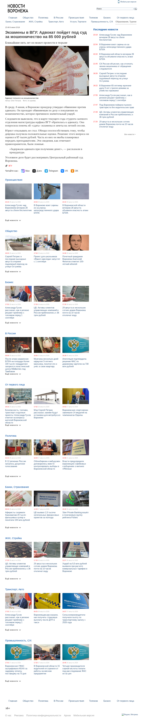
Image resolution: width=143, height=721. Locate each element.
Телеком (93, 18)
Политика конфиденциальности (43, 715)
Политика (43, 18)
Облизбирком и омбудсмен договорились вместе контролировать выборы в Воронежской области (47, 465)
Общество (28, 18)
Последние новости (105, 29)
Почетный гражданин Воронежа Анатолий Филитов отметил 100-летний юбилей (73, 260)
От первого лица (125, 18)
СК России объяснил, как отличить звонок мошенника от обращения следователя (116, 66)
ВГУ (10, 166)
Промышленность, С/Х (102, 22)
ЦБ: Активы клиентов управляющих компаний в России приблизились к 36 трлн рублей (46, 311)
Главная (13, 18)
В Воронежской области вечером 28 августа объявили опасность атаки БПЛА (75, 209)
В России (58, 18)
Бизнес (107, 18)
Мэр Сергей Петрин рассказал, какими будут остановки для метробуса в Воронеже (47, 414)
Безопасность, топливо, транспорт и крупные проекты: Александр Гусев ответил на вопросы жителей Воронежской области (18, 416)
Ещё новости (11, 220)
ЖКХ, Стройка (35, 22)
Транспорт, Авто (56, 22)
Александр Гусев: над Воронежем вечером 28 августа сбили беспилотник (18, 207)
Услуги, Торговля (78, 22)
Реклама (18, 715)
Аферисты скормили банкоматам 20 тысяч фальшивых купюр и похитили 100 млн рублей (17, 516)
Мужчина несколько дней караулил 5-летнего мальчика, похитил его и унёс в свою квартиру (46, 363)
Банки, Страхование (15, 22)
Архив (67, 715)
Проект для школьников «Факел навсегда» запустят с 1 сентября (47, 259)
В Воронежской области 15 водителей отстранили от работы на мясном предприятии (47, 670)
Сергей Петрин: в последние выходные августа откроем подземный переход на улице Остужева (16, 261)
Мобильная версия (128, 2)
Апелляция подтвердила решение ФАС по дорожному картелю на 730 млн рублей (75, 363)
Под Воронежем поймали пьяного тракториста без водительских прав (116, 106)
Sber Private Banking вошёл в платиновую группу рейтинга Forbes (75, 515)
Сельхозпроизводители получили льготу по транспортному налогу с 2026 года (74, 619)
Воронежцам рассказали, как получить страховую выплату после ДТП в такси (46, 619)
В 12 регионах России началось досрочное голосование (15, 463)
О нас (8, 715)
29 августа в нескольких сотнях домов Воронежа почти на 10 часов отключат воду (74, 311)
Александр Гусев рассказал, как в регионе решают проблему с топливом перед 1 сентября (17, 312)
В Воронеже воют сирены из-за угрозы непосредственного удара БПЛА (46, 209)
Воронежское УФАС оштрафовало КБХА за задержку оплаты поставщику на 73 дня (16, 670)
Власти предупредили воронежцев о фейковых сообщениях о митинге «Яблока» (74, 465)
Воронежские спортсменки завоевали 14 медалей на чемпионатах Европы (75, 412)
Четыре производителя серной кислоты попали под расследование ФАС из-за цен (74, 670)
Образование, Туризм (125, 22)
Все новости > (130, 134)
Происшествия (76, 18)
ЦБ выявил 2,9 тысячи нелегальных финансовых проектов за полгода (46, 515)
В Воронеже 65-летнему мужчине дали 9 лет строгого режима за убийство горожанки (115, 88)
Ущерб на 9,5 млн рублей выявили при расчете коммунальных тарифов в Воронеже (74, 567)
